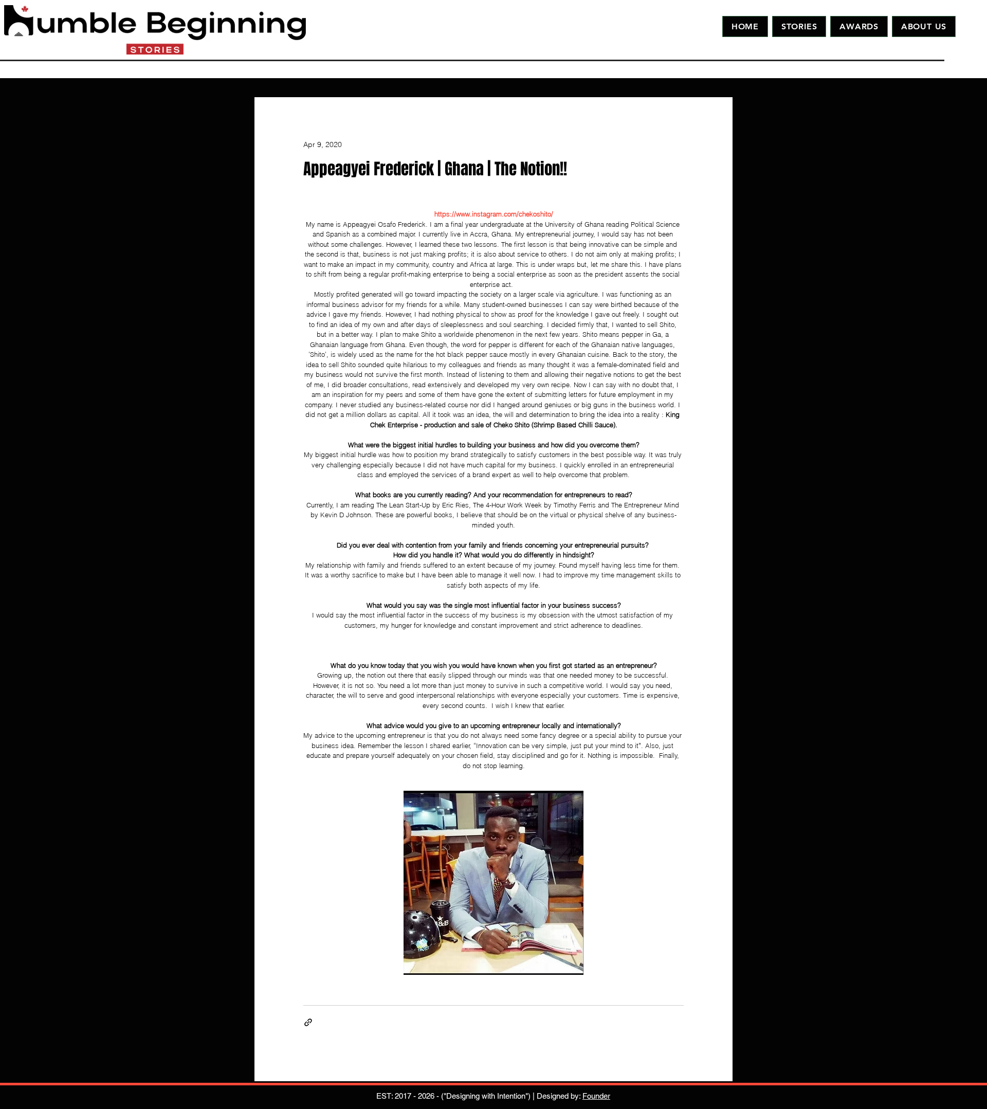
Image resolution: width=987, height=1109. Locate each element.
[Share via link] (308, 1022)
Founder (596, 1096)
